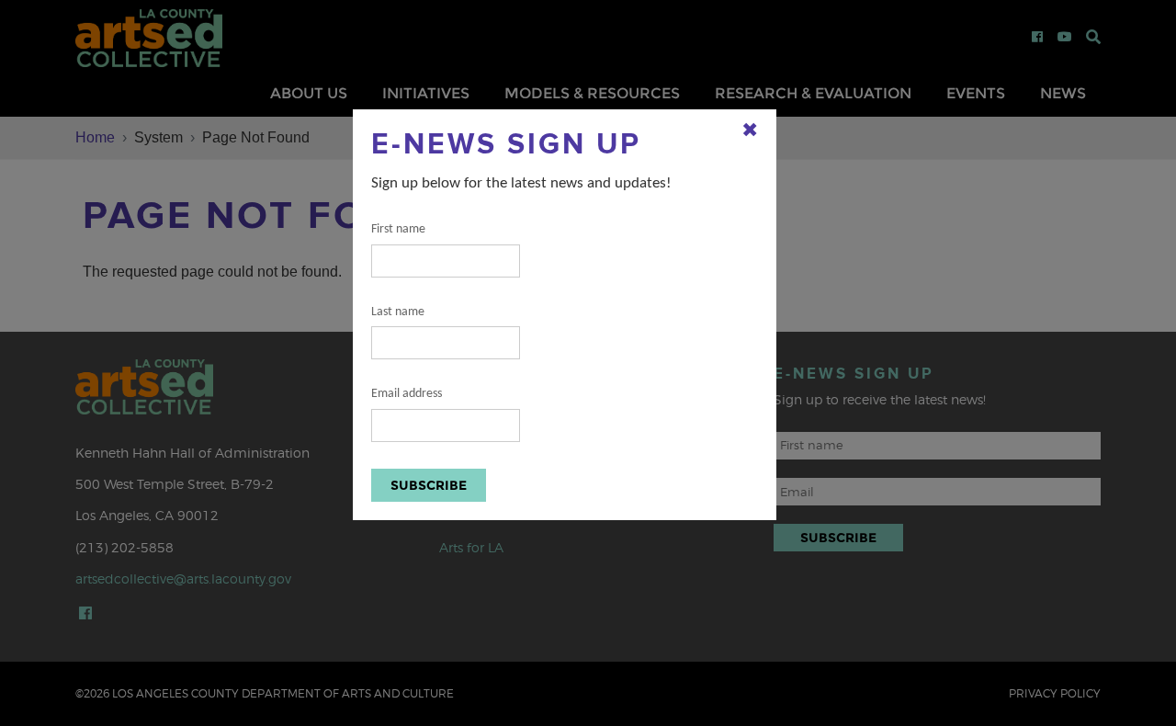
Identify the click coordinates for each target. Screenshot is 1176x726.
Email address (406, 394)
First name (398, 229)
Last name (397, 312)
